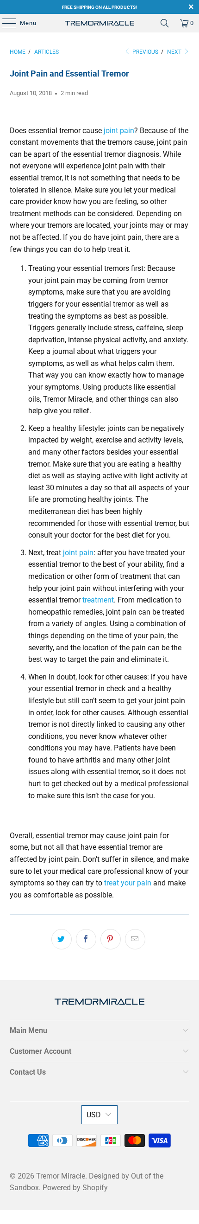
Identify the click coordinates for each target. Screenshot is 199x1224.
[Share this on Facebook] (86, 939)
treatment (98, 600)
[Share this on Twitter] (61, 939)
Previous (144, 52)
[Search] (165, 23)
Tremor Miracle (60, 1176)
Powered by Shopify (75, 1187)
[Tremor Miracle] (99, 23)
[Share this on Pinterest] (110, 939)
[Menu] (4, 23)
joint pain (119, 130)
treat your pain (127, 882)
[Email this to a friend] (135, 939)
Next (175, 52)
